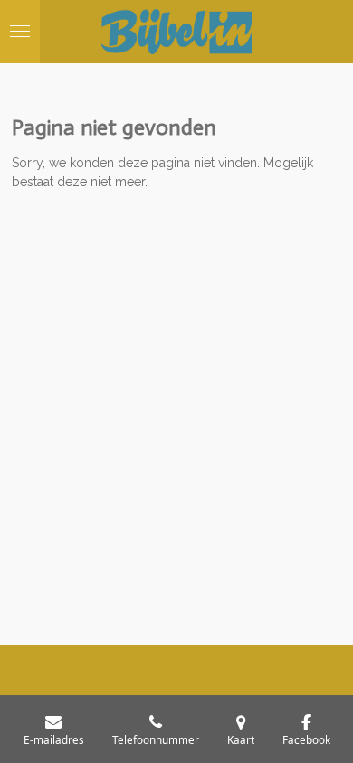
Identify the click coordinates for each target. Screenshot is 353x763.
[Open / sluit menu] (20, 31)
